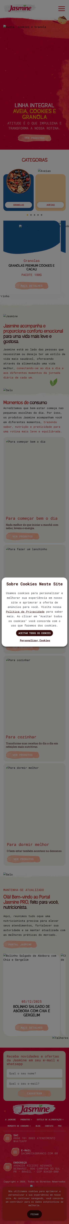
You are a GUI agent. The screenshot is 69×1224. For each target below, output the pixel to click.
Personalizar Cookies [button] (35, 640)
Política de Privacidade (25, 611)
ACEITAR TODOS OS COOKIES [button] (34, 633)
